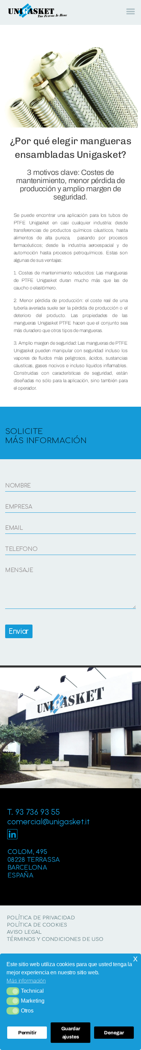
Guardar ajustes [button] (70, 1032)
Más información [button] (26, 981)
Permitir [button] (27, 1032)
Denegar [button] (114, 1032)
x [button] (135, 958)
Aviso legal (24, 932)
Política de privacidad (41, 917)
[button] (13, 991)
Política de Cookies (37, 925)
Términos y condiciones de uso (55, 939)
